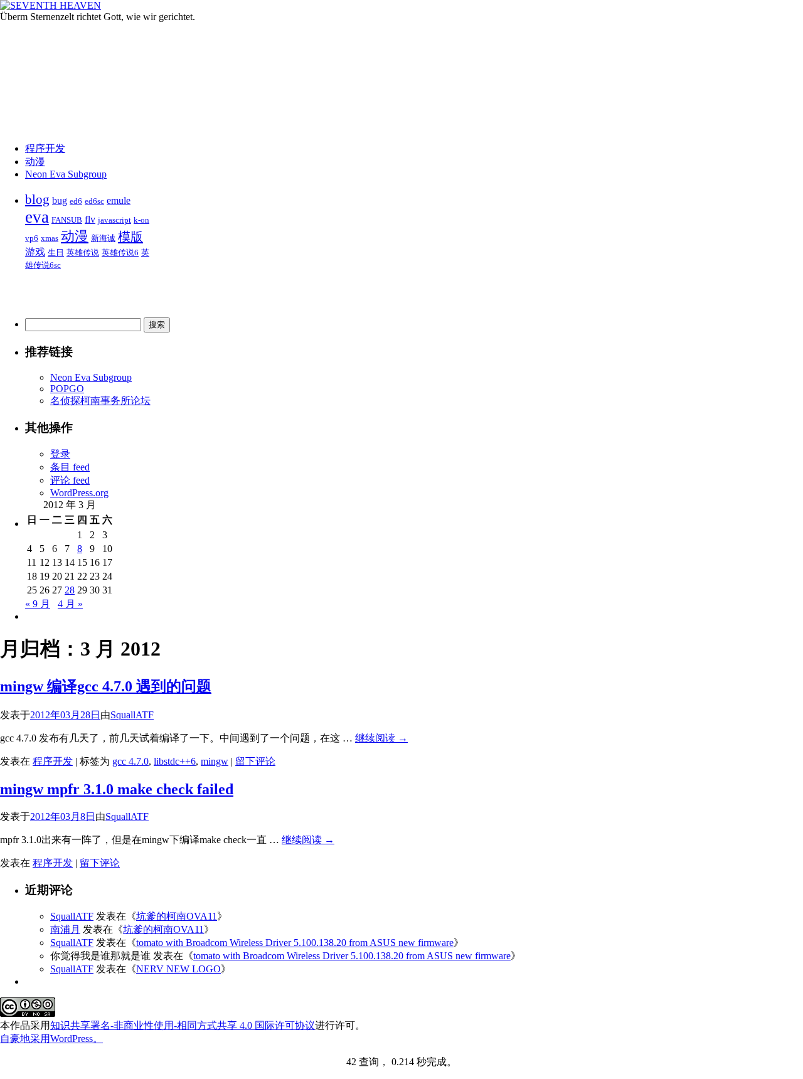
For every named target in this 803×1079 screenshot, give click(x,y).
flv (90, 219)
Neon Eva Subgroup (66, 174)
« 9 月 (37, 603)
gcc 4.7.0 (130, 761)
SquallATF (132, 715)
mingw (214, 761)
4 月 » (70, 603)
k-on (141, 220)
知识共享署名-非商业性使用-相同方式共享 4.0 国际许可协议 (182, 1025)
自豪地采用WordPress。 (51, 1038)
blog (37, 199)
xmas (49, 238)
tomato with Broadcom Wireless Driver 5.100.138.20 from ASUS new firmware (295, 942)
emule (118, 200)
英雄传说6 (120, 252)
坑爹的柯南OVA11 (176, 916)
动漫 (35, 161)
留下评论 (255, 761)
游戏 (35, 252)
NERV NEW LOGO (178, 969)
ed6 (76, 201)
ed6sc (94, 201)
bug (59, 200)
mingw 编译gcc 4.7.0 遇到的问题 (105, 686)
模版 (130, 236)
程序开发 (45, 148)
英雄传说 (82, 252)
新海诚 (103, 238)
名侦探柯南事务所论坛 (100, 400)
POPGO (67, 388)
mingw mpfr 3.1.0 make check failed (116, 789)
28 (70, 590)
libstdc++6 (175, 761)
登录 (60, 454)
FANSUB (66, 220)
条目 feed (70, 467)
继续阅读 (381, 738)
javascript (114, 220)
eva (37, 217)
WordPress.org (79, 492)
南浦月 (65, 929)
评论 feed (70, 480)
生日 (56, 252)
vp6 (31, 238)
